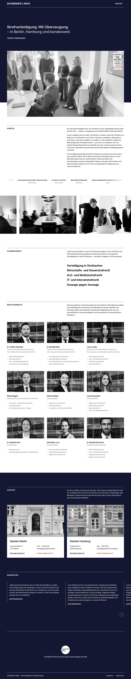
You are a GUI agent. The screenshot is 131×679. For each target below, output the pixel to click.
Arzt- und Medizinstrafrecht (84, 275)
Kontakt (119, 4)
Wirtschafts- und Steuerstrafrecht (88, 270)
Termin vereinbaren (16, 38)
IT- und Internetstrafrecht (83, 280)
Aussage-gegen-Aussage (83, 284)
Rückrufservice (17, 553)
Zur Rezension (15, 599)
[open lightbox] (47, 215)
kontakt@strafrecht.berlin (46, 549)
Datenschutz (120, 676)
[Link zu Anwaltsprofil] (25, 332)
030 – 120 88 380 (43, 546)
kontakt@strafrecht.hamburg (107, 549)
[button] (122, 615)
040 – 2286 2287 (103, 546)
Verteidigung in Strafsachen (84, 265)
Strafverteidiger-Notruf (45, 553)
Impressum (109, 676)
